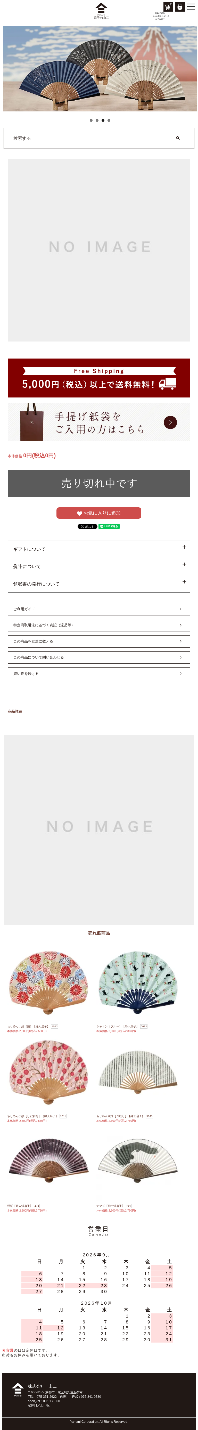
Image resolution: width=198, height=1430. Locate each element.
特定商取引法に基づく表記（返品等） (44, 625)
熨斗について (27, 566)
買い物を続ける (26, 673)
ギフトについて (29, 549)
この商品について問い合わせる (38, 657)
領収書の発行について (36, 584)
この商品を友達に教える (33, 641)
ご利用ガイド (24, 609)
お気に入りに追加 (101, 513)
